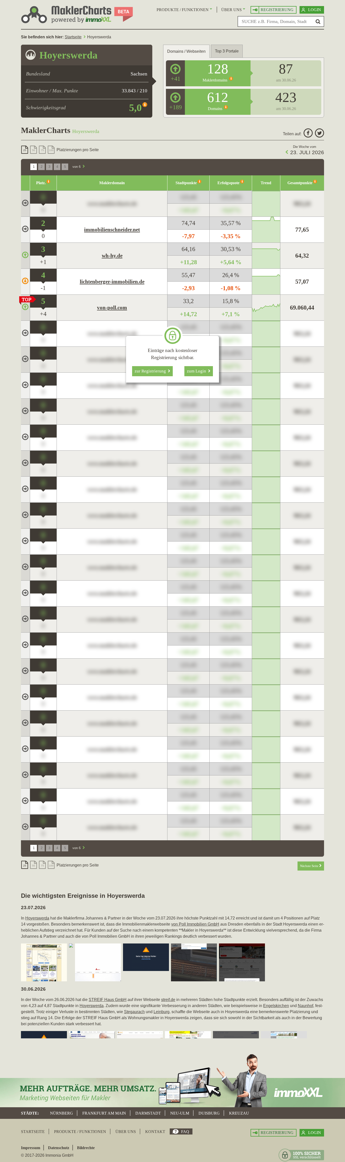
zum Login (197, 371)
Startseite (73, 37)
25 (24, 150)
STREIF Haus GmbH (108, 999)
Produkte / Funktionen (183, 10)
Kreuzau (239, 1113)
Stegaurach (134, 1012)
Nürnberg (61, 1113)
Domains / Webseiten (186, 51)
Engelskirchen (276, 1006)
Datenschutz (58, 1148)
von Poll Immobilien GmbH (195, 924)
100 (51, 150)
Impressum (30, 1148)
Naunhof (305, 1006)
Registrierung (277, 10)
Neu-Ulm (179, 1113)
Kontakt (155, 1131)
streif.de (168, 999)
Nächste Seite (309, 866)
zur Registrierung (151, 371)
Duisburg (209, 1113)
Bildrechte (86, 1148)
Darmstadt (148, 1113)
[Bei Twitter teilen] (319, 134)
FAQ (185, 1131)
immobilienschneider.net (112, 230)
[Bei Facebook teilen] (307, 134)
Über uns (231, 10)
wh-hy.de (112, 256)
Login (314, 10)
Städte (29, 1113)
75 (42, 150)
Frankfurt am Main (104, 1113)
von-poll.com (112, 308)
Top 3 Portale (227, 51)
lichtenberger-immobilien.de (112, 282)
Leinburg (161, 1012)
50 (33, 150)
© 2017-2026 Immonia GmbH (47, 1155)
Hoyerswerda (37, 918)
